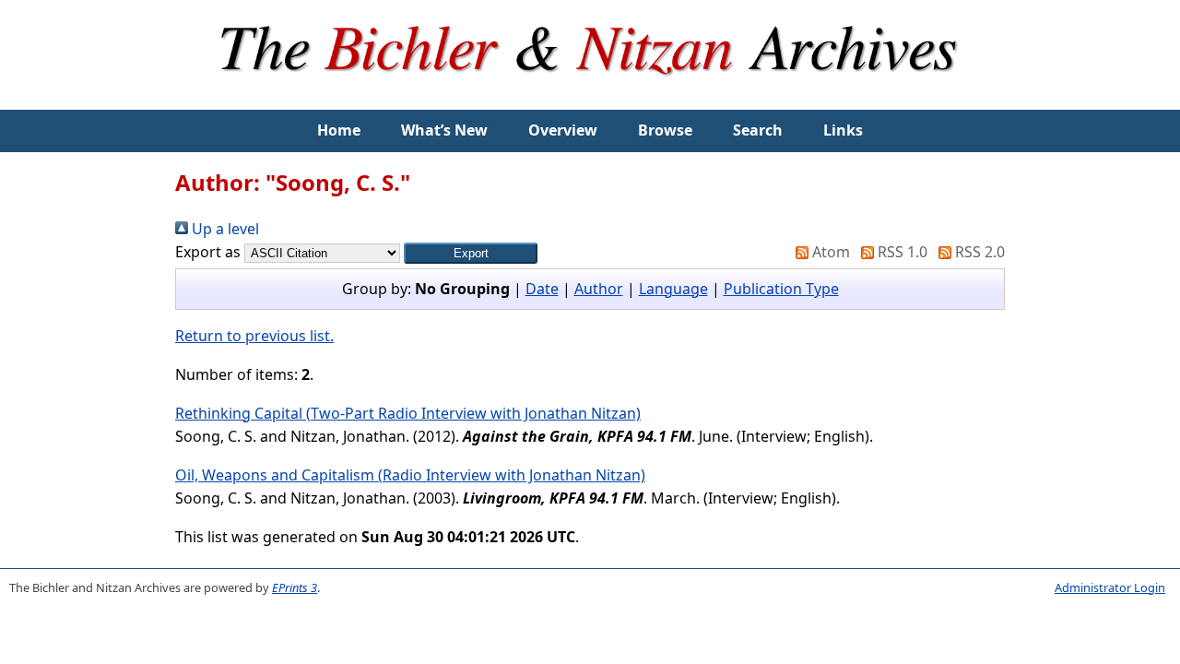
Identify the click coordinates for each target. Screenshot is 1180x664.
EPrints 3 (294, 587)
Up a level (223, 229)
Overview (562, 130)
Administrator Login (1110, 587)
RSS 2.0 (978, 252)
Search (758, 130)
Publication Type (781, 289)
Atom (829, 252)
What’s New (444, 130)
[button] (470, 253)
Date (542, 289)
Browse (665, 130)
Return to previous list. (254, 336)
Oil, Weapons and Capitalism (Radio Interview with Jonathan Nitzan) (410, 475)
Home (338, 130)
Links (843, 130)
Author (598, 289)
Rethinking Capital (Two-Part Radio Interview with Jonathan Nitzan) (408, 413)
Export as (208, 252)
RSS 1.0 (900, 252)
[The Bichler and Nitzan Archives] (590, 98)
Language (673, 289)
